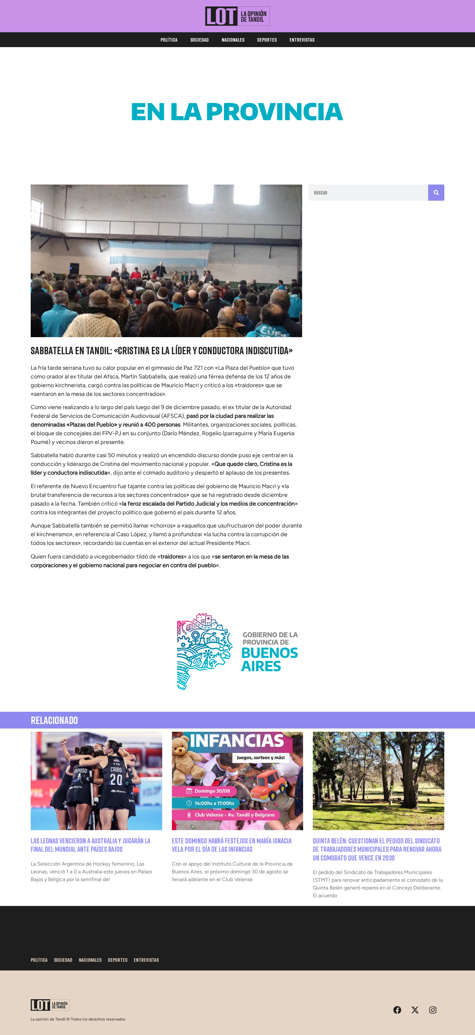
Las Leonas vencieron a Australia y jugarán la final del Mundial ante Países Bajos (90, 844)
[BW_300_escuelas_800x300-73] (237, 158)
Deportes (267, 39)
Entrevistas (302, 39)
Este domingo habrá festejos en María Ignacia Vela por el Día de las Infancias (231, 844)
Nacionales (233, 39)
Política (169, 39)
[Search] (436, 193)
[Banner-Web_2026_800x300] (237, 698)
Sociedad (199, 39)
